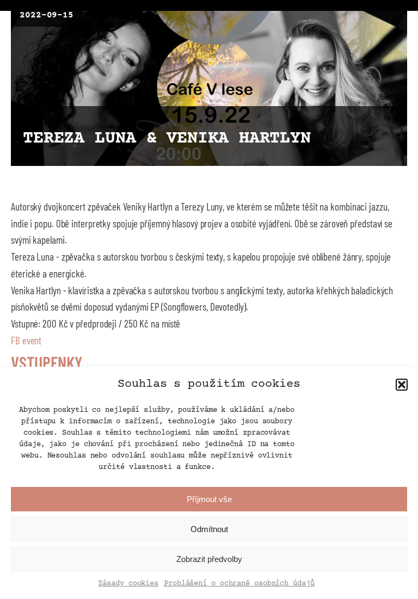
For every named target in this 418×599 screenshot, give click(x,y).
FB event (26, 340)
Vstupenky (47, 362)
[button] (401, 384)
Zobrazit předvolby (209, 559)
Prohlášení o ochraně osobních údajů (239, 583)
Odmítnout (209, 529)
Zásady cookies (128, 583)
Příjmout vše (209, 499)
